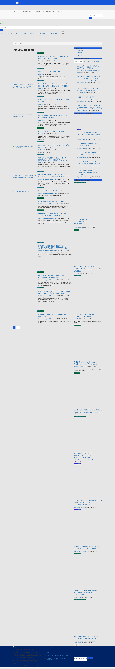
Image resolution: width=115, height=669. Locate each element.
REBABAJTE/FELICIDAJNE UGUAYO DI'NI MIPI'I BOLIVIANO (53, 146)
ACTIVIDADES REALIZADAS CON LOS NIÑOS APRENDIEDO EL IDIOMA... (56, 659)
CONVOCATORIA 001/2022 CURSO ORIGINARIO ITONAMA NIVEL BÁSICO (52, 276)
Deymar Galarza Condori (83, 139)
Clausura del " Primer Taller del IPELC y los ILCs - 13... (89, 144)
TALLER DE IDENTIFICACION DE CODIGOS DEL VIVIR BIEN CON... (86, 637)
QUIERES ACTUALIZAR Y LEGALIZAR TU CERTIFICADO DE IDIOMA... (53, 57)
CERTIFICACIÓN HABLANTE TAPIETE (88, 410)
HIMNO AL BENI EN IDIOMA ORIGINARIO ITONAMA (84, 315)
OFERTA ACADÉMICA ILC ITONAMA (51, 131)
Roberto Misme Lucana (82, 110)
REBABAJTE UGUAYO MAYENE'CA (51, 71)
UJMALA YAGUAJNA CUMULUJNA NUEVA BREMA (53, 100)
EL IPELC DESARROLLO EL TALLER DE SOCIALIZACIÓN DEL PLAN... (87, 547)
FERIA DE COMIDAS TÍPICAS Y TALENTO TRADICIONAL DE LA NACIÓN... (53, 214)
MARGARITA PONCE (82, 93)
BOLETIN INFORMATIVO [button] (26, 12)
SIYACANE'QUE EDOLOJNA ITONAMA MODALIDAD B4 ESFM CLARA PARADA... (53, 159)
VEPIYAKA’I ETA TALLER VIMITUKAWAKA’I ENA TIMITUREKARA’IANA (83, 455)
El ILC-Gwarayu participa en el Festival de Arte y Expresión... (85, 363)
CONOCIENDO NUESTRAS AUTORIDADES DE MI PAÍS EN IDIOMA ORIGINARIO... (53, 176)
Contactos (18, 0)
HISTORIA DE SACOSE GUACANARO (51, 201)
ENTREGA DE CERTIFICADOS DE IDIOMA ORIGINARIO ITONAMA (53, 116)
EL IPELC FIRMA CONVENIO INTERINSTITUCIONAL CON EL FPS (88, 134)
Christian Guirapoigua (79, 366)
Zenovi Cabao (77, 273)
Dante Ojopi (41, 61)
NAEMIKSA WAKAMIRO (85, 97)
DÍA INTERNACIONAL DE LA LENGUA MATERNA (52, 315)
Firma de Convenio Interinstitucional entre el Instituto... (87, 172)
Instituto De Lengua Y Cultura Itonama (47, 179)
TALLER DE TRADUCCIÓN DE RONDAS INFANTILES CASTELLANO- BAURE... (87, 269)
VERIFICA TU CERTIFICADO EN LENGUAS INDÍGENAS (88, 67)
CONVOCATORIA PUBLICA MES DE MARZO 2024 (57, 655)
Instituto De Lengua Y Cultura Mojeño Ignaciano (85, 460)
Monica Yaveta (77, 597)
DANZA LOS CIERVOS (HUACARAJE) (51, 190)
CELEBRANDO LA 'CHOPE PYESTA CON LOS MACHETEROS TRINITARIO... (87, 221)
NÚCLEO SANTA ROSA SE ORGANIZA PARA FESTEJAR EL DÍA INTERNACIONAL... (54, 292)
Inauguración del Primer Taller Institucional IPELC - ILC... (89, 153)
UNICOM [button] (38, 12)
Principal (16, 12)
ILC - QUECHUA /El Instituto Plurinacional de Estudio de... (88, 89)
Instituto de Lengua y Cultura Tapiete (83, 412)
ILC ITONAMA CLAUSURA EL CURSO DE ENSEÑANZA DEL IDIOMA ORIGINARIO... (53, 85)
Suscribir (90, 658)
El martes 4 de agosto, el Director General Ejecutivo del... (89, 162)
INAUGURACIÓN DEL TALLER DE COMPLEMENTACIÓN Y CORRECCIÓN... (52, 247)
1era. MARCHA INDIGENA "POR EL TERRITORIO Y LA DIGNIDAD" (89, 77)
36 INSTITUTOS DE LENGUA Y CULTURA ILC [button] (53, 12)
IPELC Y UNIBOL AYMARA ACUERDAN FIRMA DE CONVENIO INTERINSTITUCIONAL (88, 502)
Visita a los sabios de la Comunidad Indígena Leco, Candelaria (58, 651)
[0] (17, 3)
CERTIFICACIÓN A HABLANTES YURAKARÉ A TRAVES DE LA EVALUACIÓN (85, 592)
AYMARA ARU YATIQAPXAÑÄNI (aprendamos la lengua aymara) (89, 106)
